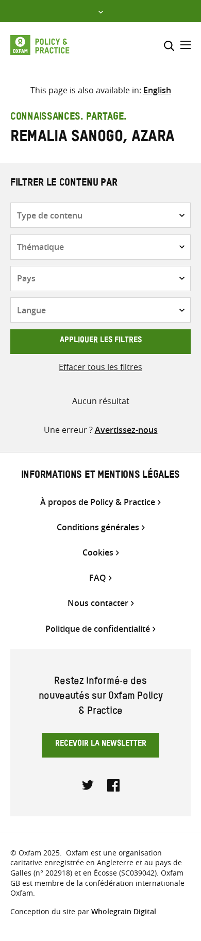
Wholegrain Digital (123, 911)
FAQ (97, 578)
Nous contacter (98, 603)
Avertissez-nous (126, 429)
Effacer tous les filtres (100, 367)
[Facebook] (113, 784)
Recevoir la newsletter (100, 745)
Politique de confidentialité (97, 629)
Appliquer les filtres (101, 341)
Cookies (97, 553)
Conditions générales (98, 527)
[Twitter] (88, 784)
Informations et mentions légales (100, 476)
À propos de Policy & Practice (97, 502)
